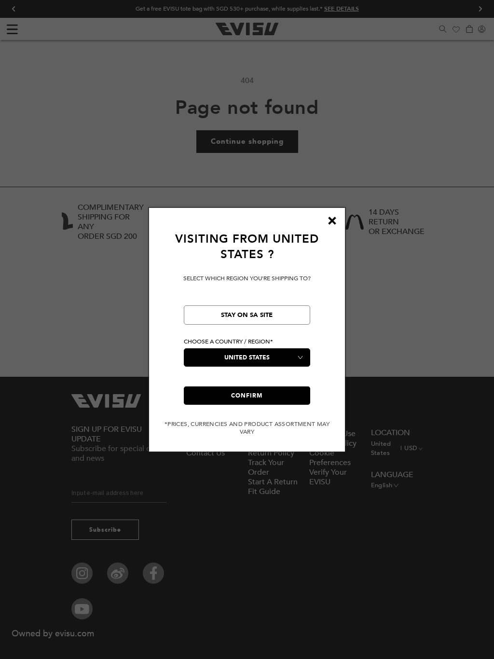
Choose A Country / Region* (228, 341)
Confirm (246, 395)
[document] (247, 334)
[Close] (332, 221)
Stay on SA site (247, 315)
